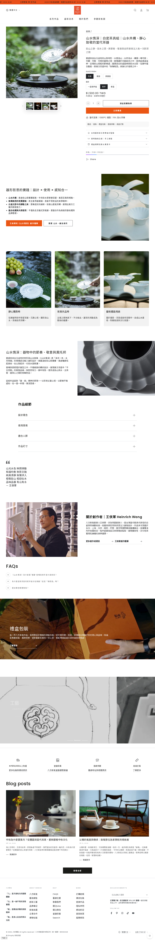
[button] (135, 10)
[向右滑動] (60, 106)
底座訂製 (120, 124)
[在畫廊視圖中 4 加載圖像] (45, 106)
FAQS (55, 894)
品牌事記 (33, 906)
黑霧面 (108, 77)
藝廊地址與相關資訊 (97, 770)
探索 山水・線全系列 (58, 223)
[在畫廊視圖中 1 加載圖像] (29, 106)
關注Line (57, 906)
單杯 (104, 87)
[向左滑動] (22, 106)
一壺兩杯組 (92, 87)
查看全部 (77, 870)
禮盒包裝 (102, 124)
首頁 (88, 31)
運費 (103, 96)
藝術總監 (33, 898)
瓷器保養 (111, 124)
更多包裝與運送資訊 (18, 770)
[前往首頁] (77, 10)
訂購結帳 (80, 894)
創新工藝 (33, 902)
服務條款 (80, 917)
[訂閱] (147, 894)
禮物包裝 (33, 917)
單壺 (112, 87)
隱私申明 (80, 906)
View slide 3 (85, 739)
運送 (89, 124)
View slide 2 (77, 739)
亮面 (90, 77)
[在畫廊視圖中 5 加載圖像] (53, 106)
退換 (95, 124)
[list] (77, 765)
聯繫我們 (57, 902)
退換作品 (80, 902)
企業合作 (33, 913)
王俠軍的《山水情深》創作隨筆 (24, 223)
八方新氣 (33, 894)
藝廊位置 (57, 898)
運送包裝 (80, 898)
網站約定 (80, 910)
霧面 (98, 77)
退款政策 (80, 913)
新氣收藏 (33, 910)
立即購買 (117, 110)
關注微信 (57, 910)
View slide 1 (70, 739)
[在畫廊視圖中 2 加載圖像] (37, 106)
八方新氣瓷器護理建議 (58, 770)
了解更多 (137, 770)
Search (56, 917)
